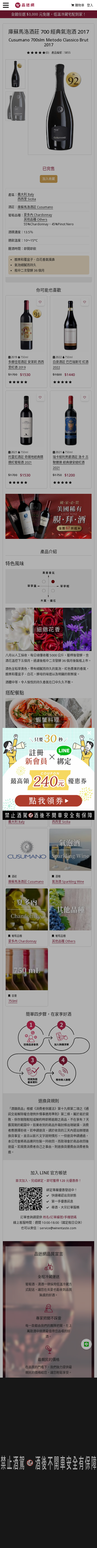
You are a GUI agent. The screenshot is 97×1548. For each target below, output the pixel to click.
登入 (90, 5)
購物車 (79, 5)
